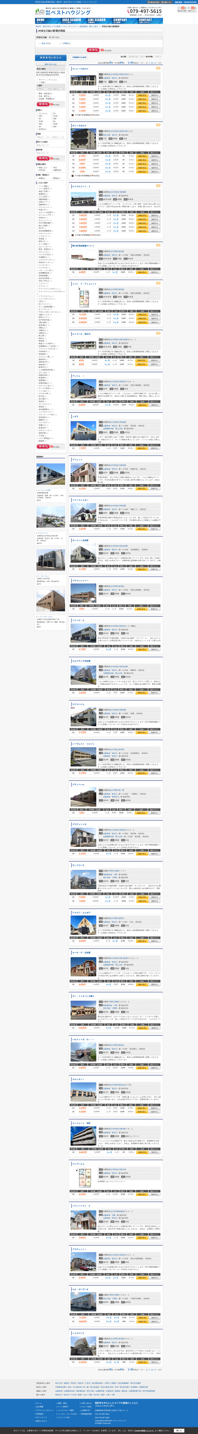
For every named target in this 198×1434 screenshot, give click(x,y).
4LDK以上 (43, 129)
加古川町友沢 (120, 382)
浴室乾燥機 (44, 276)
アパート (42, 80)
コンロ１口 (44, 265)
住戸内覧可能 (45, 320)
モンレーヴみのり (80, 69)
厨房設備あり (45, 383)
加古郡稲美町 (97, 1383)
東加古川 (115, 797)
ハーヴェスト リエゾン (83, 744)
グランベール (78, 784)
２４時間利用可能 (47, 370)
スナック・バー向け (48, 415)
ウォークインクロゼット (49, 289)
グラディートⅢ (79, 824)
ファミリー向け (64, 1417)
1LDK (55, 116)
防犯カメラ (44, 317)
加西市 (114, 1383)
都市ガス (43, 241)
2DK (55, 119)
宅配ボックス (45, 315)
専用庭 (42, 239)
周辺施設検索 (86, 1414)
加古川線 (106, 135)
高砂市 (80, 1383)
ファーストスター (80, 500)
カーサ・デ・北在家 (81, 953)
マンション (52, 80)
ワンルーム (43, 113)
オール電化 (44, 244)
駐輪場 (42, 441)
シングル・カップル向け (67, 1414)
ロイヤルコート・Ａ (81, 186)
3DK (40, 124)
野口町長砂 (119, 251)
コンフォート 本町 (81, 1123)
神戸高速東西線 (149, 1391)
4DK (55, 127)
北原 (69, 1387)
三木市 (87, 1383)
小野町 (66, 43)
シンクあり (44, 391)
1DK (40, 116)
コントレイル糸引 (44, 490)
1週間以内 (57, 170)
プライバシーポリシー (45, 1410)
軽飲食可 (43, 365)
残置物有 (43, 380)
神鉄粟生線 (107, 874)
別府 (102, 1395)
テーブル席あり (46, 388)
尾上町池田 (94, 1387)
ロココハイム (78, 704)
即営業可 (43, 378)
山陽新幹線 (99, 1391)
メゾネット (44, 236)
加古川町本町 (120, 1129)
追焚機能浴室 (45, 273)
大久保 (73, 1395)
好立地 (42, 396)
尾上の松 (118, 429)
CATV (42, 301)
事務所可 (43, 194)
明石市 (73, 1383)
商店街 (42, 401)
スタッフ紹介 (86, 1407)
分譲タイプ (44, 202)
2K (40, 119)
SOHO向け (44, 351)
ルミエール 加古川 (81, 334)
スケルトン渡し (46, 357)
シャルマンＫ (78, 1333)
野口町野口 (119, 918)
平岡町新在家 (60, 1387)
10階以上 (43, 330)
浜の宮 (96, 1395)
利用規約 (39, 1414)
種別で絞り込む (51, 64)
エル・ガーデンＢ (80, 1289)
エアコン (43, 286)
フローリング (45, 234)
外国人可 (43, 210)
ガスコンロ (44, 252)
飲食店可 (43, 428)
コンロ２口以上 (46, 254)
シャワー (43, 283)
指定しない (43, 168)
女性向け (43, 218)
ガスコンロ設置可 (47, 212)
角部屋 (42, 341)
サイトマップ (41, 1417)
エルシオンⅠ (78, 1079)
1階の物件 (44, 322)
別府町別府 (143, 1387)
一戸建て (42, 82)
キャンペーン (45, 220)
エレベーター (45, 247)
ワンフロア (44, 422)
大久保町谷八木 (79, 1387)
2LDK (41, 121)
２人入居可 (44, 197)
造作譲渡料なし (46, 409)
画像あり (42, 178)
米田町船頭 (119, 1211)
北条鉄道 (109, 1391)
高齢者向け (44, 204)
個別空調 (43, 433)
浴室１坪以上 (45, 281)
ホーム (39, 1403)
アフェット (77, 460)
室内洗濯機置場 (46, 231)
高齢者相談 (44, 199)
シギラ (75, 416)
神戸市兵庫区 (136, 1383)
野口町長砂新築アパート (83, 246)
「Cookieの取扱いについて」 (144, 1431)
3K (54, 121)
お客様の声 (85, 1410)
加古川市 (111, 74)
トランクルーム (46, 296)
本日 (55, 168)
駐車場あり (44, 325)
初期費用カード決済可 (49, 346)
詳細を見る (142, 95)
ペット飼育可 (45, 189)
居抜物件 (43, 354)
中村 (116, 1387)
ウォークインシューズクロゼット (51, 292)
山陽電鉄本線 (108, 429)
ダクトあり (44, 373)
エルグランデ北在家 (81, 661)
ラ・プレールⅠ (43, 576)
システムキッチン (47, 260)
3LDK (55, 124)
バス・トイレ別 (46, 270)
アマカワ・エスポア (81, 913)
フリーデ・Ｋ (78, 620)
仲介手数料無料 (46, 223)
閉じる (179, 1431)
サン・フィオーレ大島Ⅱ (83, 996)
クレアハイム (78, 1164)
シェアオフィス (46, 412)
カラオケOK (45, 393)
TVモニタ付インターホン (50, 312)
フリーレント (45, 207)
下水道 (42, 436)
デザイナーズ (45, 430)
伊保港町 (134, 1387)
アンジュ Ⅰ (78, 376)
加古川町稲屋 (120, 422)
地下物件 (43, 399)
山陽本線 (106, 78)
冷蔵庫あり (44, 257)
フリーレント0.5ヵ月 (48, 349)
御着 (79, 1395)
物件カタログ (41, 1421)
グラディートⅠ (79, 1249)
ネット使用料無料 (47, 307)
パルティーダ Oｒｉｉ (83, 1039)
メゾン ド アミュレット (84, 284)
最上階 (42, 336)
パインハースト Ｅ (81, 1206)
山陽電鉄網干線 (135, 1391)
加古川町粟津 (120, 192)
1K (54, 113)
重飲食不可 (44, 362)
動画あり (56, 178)
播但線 (124, 1391)
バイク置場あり (46, 438)
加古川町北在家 (121, 339)
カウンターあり (46, 386)
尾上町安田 (119, 749)
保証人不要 (44, 191)
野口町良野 (119, 1339)
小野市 (111, 871)
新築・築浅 (62, 1403)
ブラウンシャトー (80, 581)
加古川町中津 (120, 1169)
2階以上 (43, 328)
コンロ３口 (44, 268)
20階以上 (43, 333)
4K (40, 127)
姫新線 (117, 1391)
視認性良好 (44, 375)
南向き (42, 338)
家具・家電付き (46, 249)
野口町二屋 (119, 790)
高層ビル (43, 425)
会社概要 (39, 1407)
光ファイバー (45, 304)
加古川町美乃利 (121, 74)
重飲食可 (43, 359)
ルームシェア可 (46, 215)
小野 (115, 874)
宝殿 (113, 1215)
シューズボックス (47, 299)
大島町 (116, 871)
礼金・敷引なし (45, 96)
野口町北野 (124, 1387)
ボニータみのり (79, 126)
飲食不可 (43, 367)
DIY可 (42, 228)
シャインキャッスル (45, 617)
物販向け (43, 420)
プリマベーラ (42, 533)
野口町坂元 (119, 1045)
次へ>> (154, 63)
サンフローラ (78, 865)
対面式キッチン (46, 262)
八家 (108, 1395)
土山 (85, 1395)
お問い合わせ (86, 1403)
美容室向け (44, 417)
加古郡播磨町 (123, 1383)
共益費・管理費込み (47, 99)
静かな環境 (44, 226)
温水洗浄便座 (45, 278)
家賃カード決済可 (47, 344)
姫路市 (66, 1383)
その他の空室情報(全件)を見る (86, 115)
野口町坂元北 (120, 1085)
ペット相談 (44, 186)
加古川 (46, 43)
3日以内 (42, 170)
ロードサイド (45, 404)
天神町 (116, 1295)
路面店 (42, 407)
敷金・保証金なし (46, 93)
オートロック (45, 309)
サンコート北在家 (80, 540)
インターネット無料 (66, 1410)
